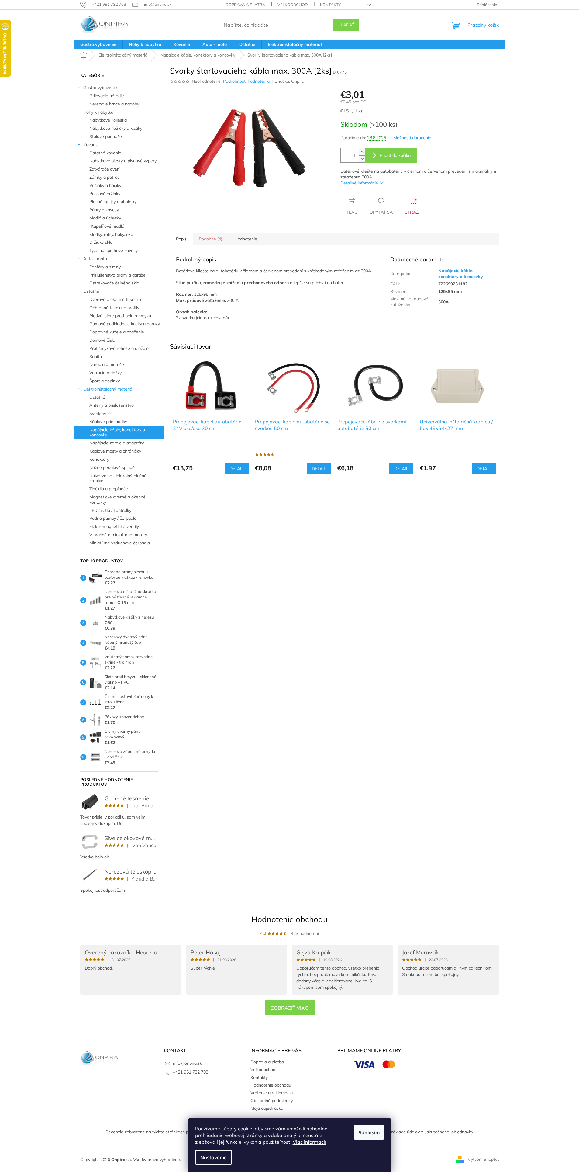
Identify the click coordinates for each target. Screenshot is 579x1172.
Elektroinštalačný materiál (108, 389)
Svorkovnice (101, 413)
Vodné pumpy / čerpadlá (112, 518)
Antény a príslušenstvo (111, 405)
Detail (236, 468)
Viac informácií (309, 1142)
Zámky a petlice (104, 177)
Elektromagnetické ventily (114, 526)
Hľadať (345, 25)
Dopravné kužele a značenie (116, 332)
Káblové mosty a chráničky (115, 451)
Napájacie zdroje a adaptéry (116, 443)
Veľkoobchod (292, 4)
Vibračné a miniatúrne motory (118, 534)
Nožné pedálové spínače (113, 467)
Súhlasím (369, 1132)
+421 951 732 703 (190, 1072)
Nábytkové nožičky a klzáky (115, 128)
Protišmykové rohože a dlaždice (120, 348)
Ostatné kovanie (105, 153)
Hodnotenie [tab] (245, 239)
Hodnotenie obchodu (289, 919)
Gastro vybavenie (100, 87)
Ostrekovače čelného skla (114, 283)
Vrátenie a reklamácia (271, 1092)
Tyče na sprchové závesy (113, 250)
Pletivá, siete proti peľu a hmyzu (120, 316)
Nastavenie (213, 1157)
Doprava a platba (245, 4)
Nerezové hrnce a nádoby (114, 104)
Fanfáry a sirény (105, 267)
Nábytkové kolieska (108, 120)
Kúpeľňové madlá (107, 226)
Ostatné (91, 291)
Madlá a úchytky (105, 218)
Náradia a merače (106, 364)
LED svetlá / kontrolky (110, 510)
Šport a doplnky (104, 381)
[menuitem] (98, 44)
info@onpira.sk (187, 1063)
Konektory (99, 459)
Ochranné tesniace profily (114, 307)
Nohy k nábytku (98, 112)
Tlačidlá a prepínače (108, 488)
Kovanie (91, 144)
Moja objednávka (266, 1108)
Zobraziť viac (289, 1008)
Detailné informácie (359, 183)
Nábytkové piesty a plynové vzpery (123, 161)
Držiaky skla (100, 242)
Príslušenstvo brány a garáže (117, 275)
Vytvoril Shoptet (483, 1159)
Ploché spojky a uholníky (112, 201)
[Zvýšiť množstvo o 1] (362, 151)
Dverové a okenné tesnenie (116, 299)
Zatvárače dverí (104, 169)
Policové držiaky (104, 193)
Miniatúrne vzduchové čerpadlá (119, 543)
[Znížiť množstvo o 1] (362, 158)
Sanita (95, 356)
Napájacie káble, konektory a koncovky (117, 432)
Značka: (289, 81)
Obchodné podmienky (271, 1100)
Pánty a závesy (104, 209)
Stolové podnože (105, 136)
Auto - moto (95, 258)
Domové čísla (102, 340)
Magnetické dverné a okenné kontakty (117, 499)
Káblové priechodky (108, 421)
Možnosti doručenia (412, 137)
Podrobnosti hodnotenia (246, 81)
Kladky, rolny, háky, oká (111, 234)
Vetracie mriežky (105, 372)
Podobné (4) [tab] (210, 239)
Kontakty (330, 4)
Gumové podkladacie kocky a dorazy (124, 323)
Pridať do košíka (395, 155)
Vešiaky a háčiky (105, 185)
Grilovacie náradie (106, 95)
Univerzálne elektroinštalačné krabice (117, 478)
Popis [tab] (181, 239)
